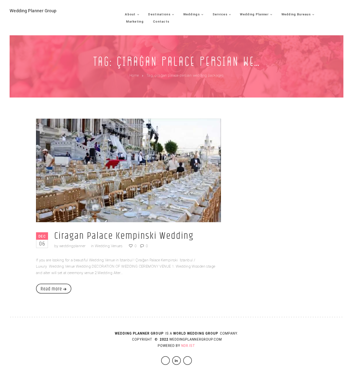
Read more (51, 289)
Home (134, 76)
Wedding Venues (108, 246)
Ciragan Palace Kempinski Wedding (124, 236)
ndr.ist (188, 346)
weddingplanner (72, 246)
